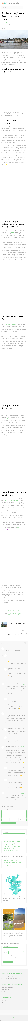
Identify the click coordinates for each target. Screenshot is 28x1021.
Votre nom (5, 952)
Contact (3, 991)
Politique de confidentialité (7, 987)
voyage (17, 614)
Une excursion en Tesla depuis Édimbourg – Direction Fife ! (12, 635)
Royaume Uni (11, 614)
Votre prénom (6, 946)
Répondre (23, 684)
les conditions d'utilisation (11, 1017)
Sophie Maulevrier (7, 22)
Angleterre (11, 608)
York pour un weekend (10, 324)
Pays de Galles (19, 608)
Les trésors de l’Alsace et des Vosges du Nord (13, 863)
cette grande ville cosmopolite (10, 500)
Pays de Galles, (10, 232)
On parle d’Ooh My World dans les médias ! (12, 978)
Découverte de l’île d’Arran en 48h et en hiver (16, 624)
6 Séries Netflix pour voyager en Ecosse (12, 843)
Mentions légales (5, 989)
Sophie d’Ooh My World (7, 976)
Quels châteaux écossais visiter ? (11, 850)
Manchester (7, 132)
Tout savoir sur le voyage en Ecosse (11, 841)
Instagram (3, 1004)
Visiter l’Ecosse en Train (9, 844)
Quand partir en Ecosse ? (9, 848)
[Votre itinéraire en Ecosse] (14, 929)
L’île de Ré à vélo (7, 865)
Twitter (3, 1002)
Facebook (3, 1000)
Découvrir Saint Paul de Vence (10, 860)
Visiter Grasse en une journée (10, 858)
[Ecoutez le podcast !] (14, 894)
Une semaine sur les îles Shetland (11, 846)
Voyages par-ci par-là (13, 610)
